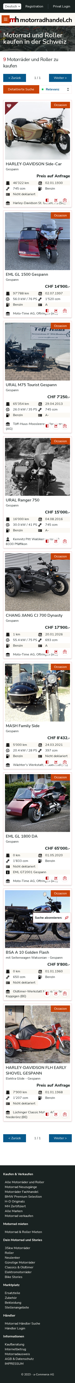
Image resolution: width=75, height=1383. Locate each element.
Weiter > (60, 78)
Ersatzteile (12, 1293)
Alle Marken (14, 1211)
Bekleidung (13, 1302)
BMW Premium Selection (23, 1196)
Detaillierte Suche (21, 89)
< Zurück (14, 78)
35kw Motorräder (17, 1248)
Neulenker (12, 1257)
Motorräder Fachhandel (21, 1192)
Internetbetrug (15, 1349)
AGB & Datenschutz (19, 1359)
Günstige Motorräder (20, 1262)
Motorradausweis (17, 1354)
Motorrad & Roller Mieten (23, 1232)
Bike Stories (13, 1277)
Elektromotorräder (18, 1272)
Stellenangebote (17, 1307)
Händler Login (15, 1328)
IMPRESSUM (14, 1364)
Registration (34, 6)
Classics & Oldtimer (19, 1267)
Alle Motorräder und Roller (24, 1182)
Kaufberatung (14, 1344)
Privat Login (61, 6)
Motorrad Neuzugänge (21, 1187)
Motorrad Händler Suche (22, 1323)
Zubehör (11, 1298)
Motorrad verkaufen (19, 1216)
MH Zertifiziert (15, 1206)
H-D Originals (15, 1201)
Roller (9, 1253)
